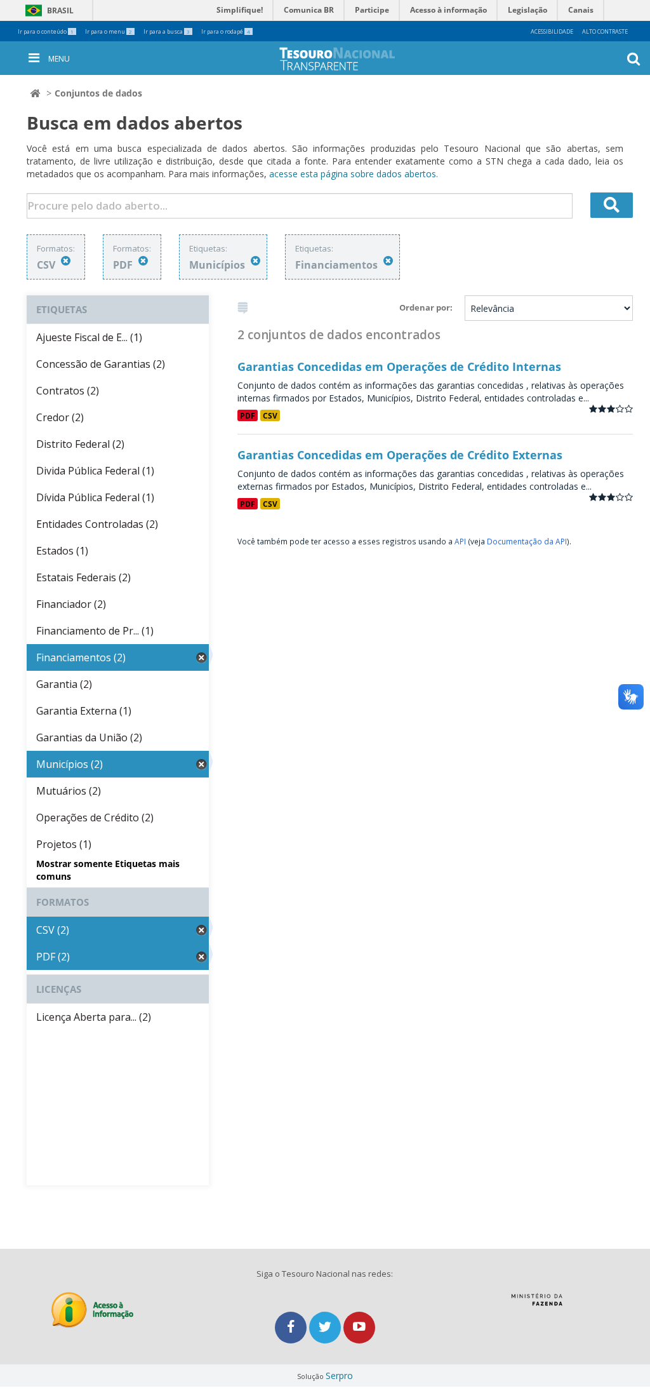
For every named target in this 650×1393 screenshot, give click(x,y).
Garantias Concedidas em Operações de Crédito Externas (399, 454)
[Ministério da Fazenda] (536, 1304)
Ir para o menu (108, 31)
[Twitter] (326, 1327)
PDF (247, 415)
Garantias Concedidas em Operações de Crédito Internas (399, 366)
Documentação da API (527, 541)
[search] (611, 205)
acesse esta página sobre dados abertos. (353, 174)
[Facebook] (292, 1327)
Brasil (47, 10)
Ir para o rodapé (225, 31)
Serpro (339, 1375)
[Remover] (65, 261)
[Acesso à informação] (92, 1310)
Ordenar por (424, 307)
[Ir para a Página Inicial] (347, 59)
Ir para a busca (166, 31)
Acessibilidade (552, 31)
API (460, 541)
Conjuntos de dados (98, 93)
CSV (270, 415)
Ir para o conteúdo (46, 31)
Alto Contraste (605, 31)
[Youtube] (359, 1327)
